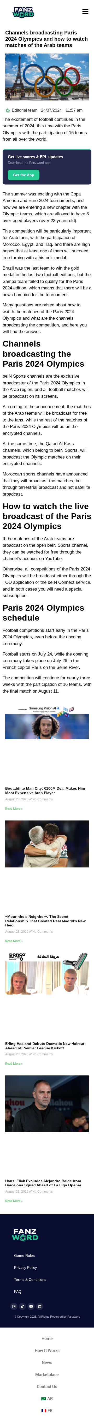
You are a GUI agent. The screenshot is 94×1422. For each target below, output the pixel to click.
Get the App (23, 175)
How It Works (47, 1350)
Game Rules (24, 1255)
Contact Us (47, 1386)
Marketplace (47, 1374)
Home (47, 1338)
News (47, 1362)
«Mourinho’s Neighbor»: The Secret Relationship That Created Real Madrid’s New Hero (45, 920)
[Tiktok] (22, 1306)
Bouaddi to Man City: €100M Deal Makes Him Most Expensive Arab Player (45, 790)
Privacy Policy (25, 1267)
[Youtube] (31, 1306)
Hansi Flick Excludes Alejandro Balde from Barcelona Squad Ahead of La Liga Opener (43, 1183)
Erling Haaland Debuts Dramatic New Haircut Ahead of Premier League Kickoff (44, 1046)
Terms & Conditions (30, 1279)
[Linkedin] (39, 1306)
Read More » (14, 809)
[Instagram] (13, 1306)
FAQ (17, 1291)
